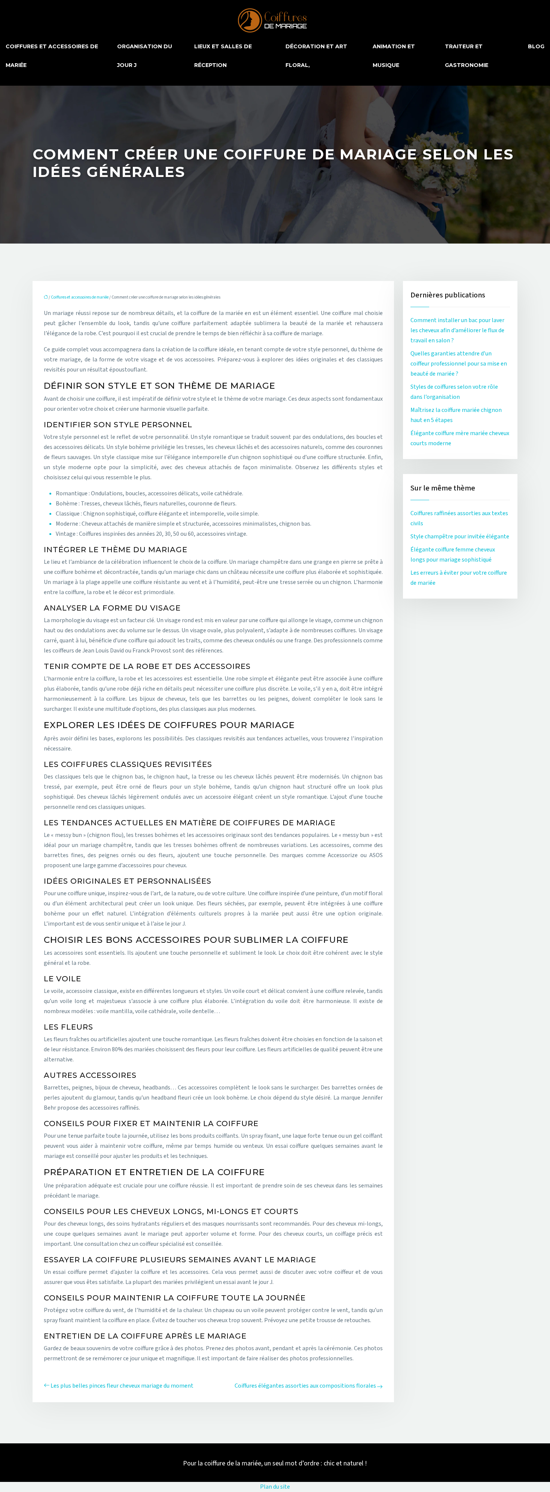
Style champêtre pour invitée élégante (459, 536)
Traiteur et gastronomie (466, 55)
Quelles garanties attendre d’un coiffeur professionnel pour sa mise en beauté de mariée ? (458, 363)
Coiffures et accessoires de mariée (52, 55)
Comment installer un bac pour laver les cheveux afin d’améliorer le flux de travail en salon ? (457, 330)
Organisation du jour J (144, 55)
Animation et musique (394, 55)
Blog (536, 46)
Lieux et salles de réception (223, 55)
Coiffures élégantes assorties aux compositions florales (305, 1386)
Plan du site (275, 1487)
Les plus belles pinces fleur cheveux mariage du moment (122, 1386)
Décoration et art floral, (316, 55)
